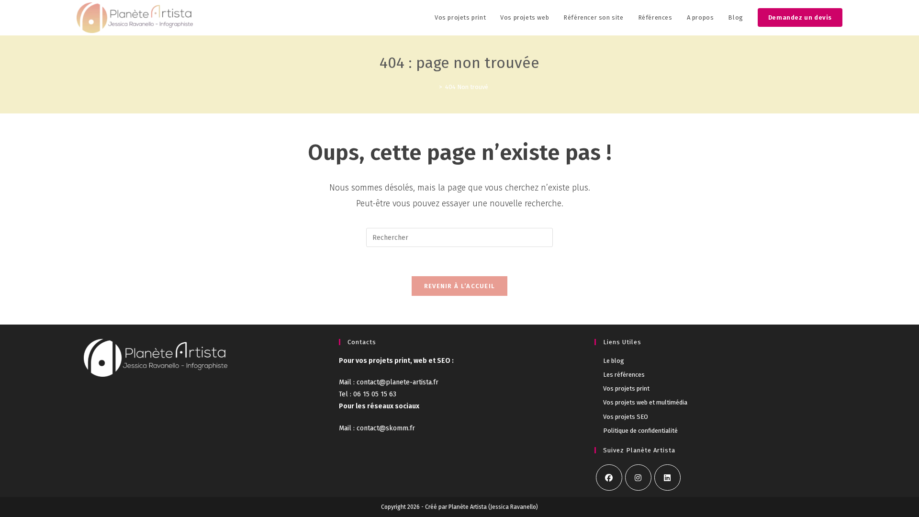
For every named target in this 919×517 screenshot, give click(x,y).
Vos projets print (626, 388)
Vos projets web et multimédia (645, 402)
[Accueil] (433, 86)
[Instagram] (638, 477)
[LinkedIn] (667, 477)
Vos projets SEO (625, 416)
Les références (624, 374)
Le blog (613, 360)
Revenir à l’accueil (459, 286)
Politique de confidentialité (640, 430)
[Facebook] (609, 477)
